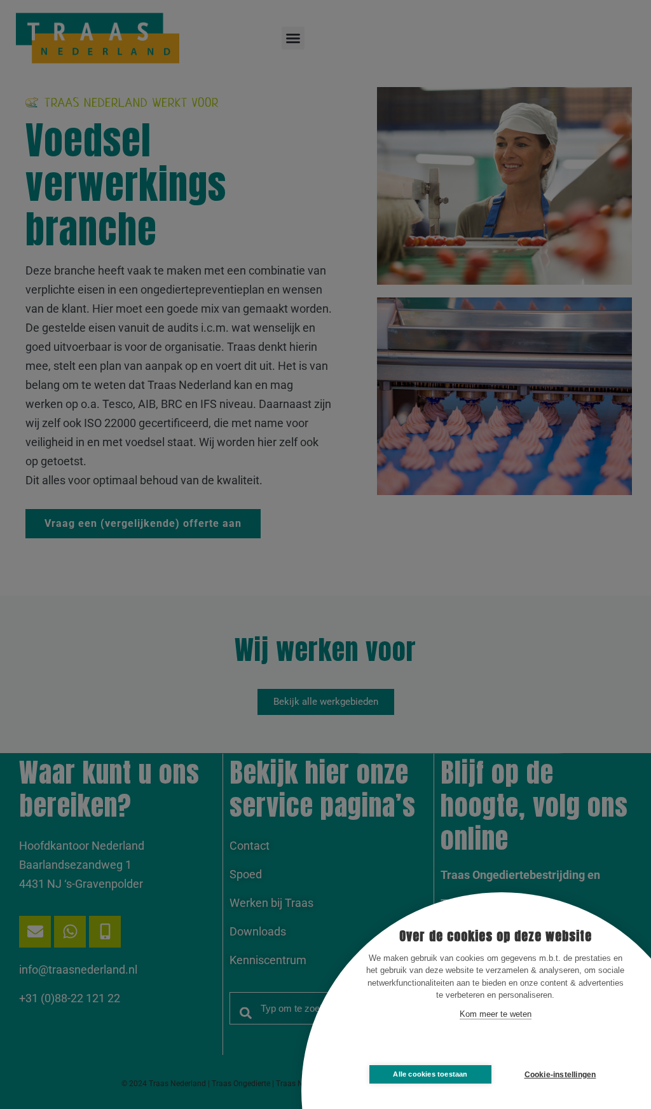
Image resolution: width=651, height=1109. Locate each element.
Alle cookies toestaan (430, 1074)
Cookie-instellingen (560, 1074)
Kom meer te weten (495, 1014)
